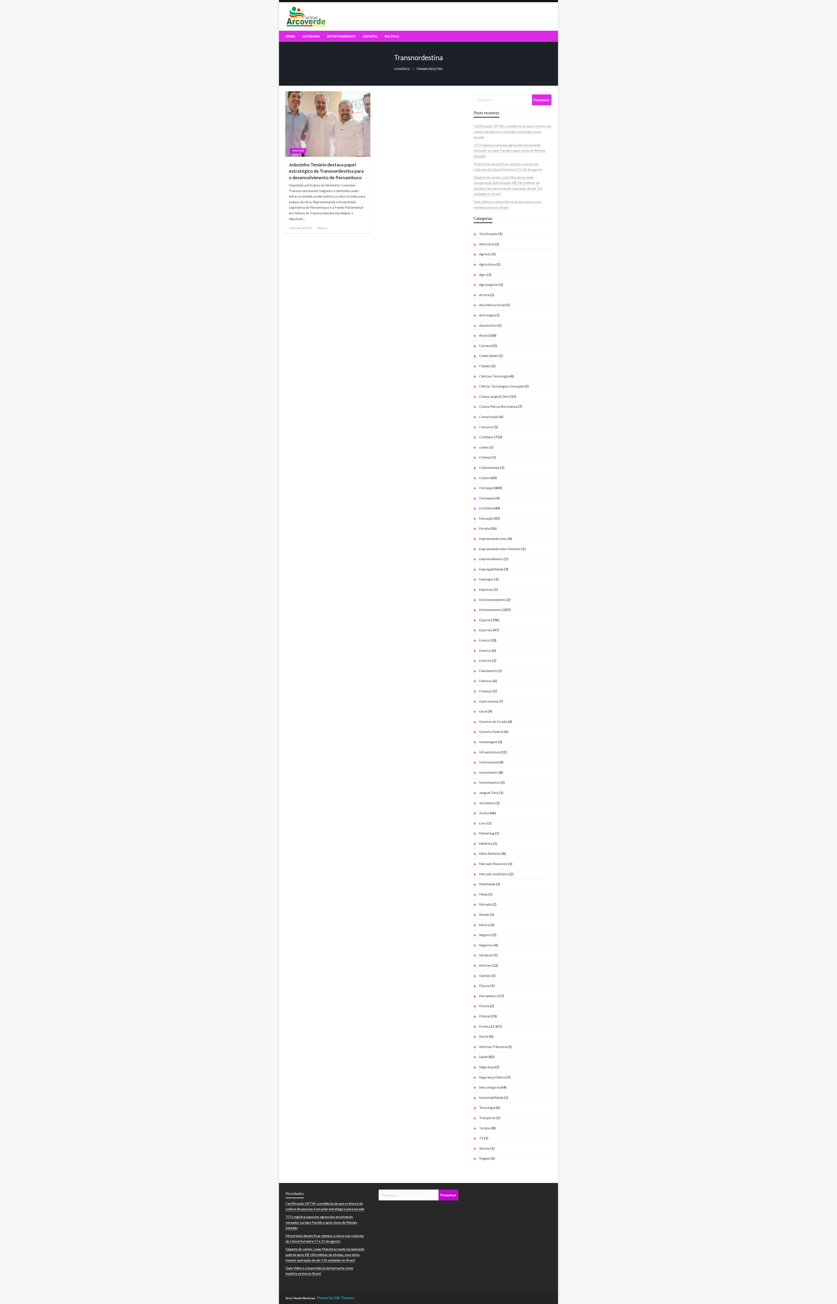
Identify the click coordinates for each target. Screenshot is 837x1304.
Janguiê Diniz (488, 793)
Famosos (485, 681)
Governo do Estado (493, 722)
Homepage (402, 69)
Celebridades (488, 356)
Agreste (485, 254)
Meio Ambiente (490, 853)
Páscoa (484, 986)
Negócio (485, 935)
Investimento (488, 772)
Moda (483, 894)
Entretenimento (341, 36)
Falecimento (488, 671)
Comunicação (488, 417)
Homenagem (488, 742)
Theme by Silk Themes (335, 1297)
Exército (485, 660)
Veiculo (484, 1148)
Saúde (483, 1057)
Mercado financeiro (493, 864)
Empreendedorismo (493, 539)
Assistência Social (492, 305)
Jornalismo (487, 803)
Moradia (485, 904)
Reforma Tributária (493, 1047)
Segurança (486, 1067)
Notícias (485, 965)
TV (481, 1138)
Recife (483, 1036)
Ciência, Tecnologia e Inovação (501, 386)
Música (484, 925)
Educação (486, 518)
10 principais (488, 234)
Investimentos (489, 782)
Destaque (486, 488)
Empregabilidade (491, 569)
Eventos (485, 650)
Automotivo (488, 325)
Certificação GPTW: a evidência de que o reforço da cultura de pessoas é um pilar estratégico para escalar (512, 131)
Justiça (484, 813)
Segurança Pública (492, 1077)
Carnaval (485, 346)
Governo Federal (491, 732)
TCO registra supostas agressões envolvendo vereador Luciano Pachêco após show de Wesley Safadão (509, 150)
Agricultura (487, 264)
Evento (484, 640)
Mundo (484, 915)
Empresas (486, 589)
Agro (483, 275)
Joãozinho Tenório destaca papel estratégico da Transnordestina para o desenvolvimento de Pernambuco (326, 171)
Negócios (486, 945)
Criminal (485, 457)
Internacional (488, 762)
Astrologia (487, 315)
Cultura (484, 478)
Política (392, 36)
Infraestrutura (489, 752)
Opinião (485, 976)
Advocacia (486, 244)
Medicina (485, 843)
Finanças (485, 691)
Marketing (486, 833)
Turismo (485, 1128)
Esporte (370, 36)
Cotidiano (311, 36)
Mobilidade (487, 884)
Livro (483, 823)
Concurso (486, 427)
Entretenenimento (492, 600)
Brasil (483, 335)
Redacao (322, 228)
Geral (483, 711)
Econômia (486, 508)
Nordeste (486, 955)
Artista (484, 295)
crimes (483, 447)
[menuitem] (290, 36)
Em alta (484, 528)
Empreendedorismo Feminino (500, 549)
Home (290, 36)
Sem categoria (489, 1087)
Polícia (484, 1006)
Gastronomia (488, 701)
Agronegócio (488, 285)
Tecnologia (487, 1107)
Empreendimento (491, 559)
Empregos (486, 579)
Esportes (485, 630)
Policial (484, 1016)
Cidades (485, 366)
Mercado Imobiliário (494, 874)
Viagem (484, 1158)
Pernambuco (488, 996)
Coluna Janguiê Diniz (494, 396)
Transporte (487, 1118)
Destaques (487, 498)
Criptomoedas (489, 467)
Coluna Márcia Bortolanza (498, 406)
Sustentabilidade (491, 1097)
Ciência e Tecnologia (494, 376)
